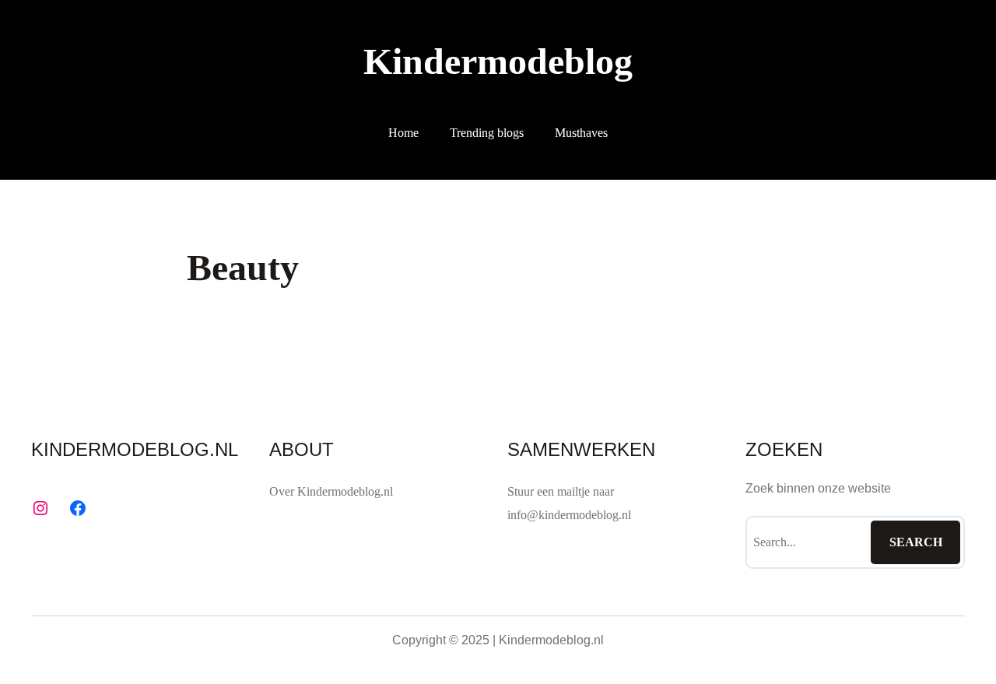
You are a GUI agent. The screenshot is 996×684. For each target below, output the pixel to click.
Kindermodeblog (498, 61)
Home (403, 132)
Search (915, 542)
